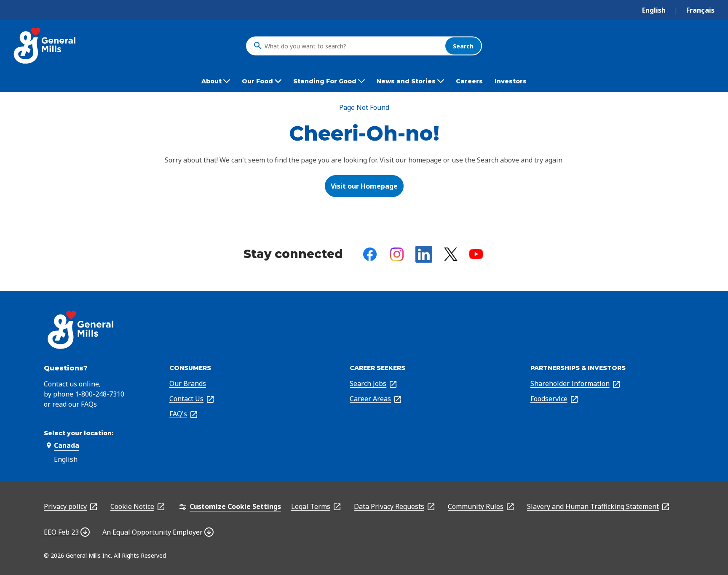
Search (463, 46)
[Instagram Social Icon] (397, 254)
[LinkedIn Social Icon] (424, 254)
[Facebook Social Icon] (370, 254)
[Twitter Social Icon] (451, 254)
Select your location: (78, 433)
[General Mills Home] (45, 45)
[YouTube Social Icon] (476, 254)
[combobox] (352, 46)
